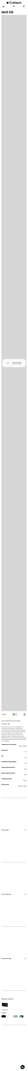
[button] (3, 1016)
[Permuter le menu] (3, 6)
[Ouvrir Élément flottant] (22, 1067)
